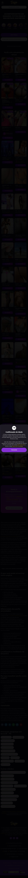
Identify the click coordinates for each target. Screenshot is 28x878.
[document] (14, 439)
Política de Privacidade (17, 446)
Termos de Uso (21, 444)
